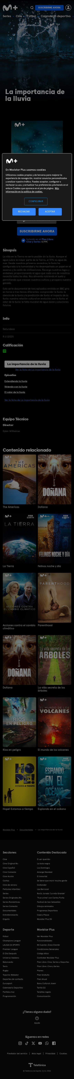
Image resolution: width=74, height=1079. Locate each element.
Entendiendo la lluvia (15, 381)
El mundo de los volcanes (53, 749)
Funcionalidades (44, 940)
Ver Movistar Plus (45, 936)
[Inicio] (10, 7)
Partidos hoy (8, 992)
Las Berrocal (43, 889)
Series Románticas (11, 902)
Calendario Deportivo (13, 987)
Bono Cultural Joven (46, 983)
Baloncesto (8, 962)
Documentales (9, 910)
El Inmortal (42, 876)
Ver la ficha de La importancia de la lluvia (37, 369)
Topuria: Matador (11, 975)
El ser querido (43, 859)
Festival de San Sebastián (48, 902)
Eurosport (7, 983)
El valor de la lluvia (14, 392)
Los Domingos (43, 868)
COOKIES (63, 1053)
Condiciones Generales (48, 949)
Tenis (5, 966)
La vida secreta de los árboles (51, 689)
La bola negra (43, 863)
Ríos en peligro (12, 749)
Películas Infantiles (11, 889)
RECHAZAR (24, 211)
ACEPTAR (50, 211)
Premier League (10, 949)
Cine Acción (8, 876)
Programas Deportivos (47, 910)
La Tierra (8, 566)
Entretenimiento (10, 915)
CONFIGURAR (36, 201)
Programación (9, 996)
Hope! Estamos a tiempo (18, 809)
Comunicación (43, 996)
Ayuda (37, 1023)
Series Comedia (10, 906)
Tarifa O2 (41, 987)
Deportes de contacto (13, 979)
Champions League (12, 940)
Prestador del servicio (17, 1053)
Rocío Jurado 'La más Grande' (51, 893)
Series (7, 16)
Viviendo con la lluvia (15, 386)
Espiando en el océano (52, 809)
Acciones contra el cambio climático (19, 627)
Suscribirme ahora (49, 7)
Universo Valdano (11, 958)
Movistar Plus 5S (44, 919)
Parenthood (45, 625)
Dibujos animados (45, 906)
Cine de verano (10, 885)
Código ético (43, 953)
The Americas (11, 507)
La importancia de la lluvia (26, 364)
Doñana (43, 507)
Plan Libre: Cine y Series (48, 966)
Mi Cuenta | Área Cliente (48, 945)
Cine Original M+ (10, 863)
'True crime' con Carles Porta (50, 898)
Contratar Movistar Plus (48, 958)
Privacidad (50, 1053)
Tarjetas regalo (44, 992)
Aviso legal (36, 1053)
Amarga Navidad (44, 872)
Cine (19, 16)
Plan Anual (42, 979)
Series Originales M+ (12, 898)
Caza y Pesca (43, 915)
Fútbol (31, 16)
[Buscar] (31, 7)
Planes (40, 970)
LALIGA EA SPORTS (11, 945)
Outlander (42, 885)
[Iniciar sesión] (68, 7)
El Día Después (10, 953)
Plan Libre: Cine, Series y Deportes (53, 962)
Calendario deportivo (56, 16)
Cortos (6, 880)
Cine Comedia (9, 872)
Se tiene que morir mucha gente (52, 880)
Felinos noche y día (49, 566)
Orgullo (6, 919)
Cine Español (9, 868)
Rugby (5, 970)
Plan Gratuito (43, 975)
